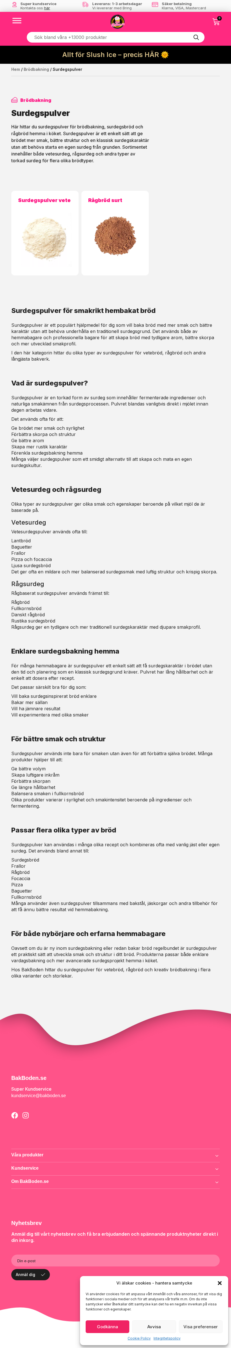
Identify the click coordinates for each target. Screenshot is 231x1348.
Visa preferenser (200, 1326)
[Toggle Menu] (16, 20)
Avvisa (154, 1326)
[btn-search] (196, 37)
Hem (15, 69)
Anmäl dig (25, 1274)
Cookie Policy (139, 1338)
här (47, 8)
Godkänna (107, 1326)
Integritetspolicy (167, 1338)
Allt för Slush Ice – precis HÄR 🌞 (115, 55)
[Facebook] (14, 1115)
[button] (220, 1283)
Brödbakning (36, 69)
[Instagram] (25, 1115)
